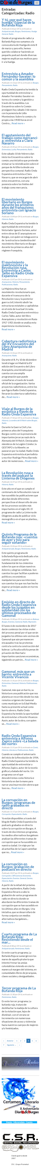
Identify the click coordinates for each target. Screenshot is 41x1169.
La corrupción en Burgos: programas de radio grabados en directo (18, 804)
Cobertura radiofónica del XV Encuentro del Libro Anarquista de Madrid (19, 345)
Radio (11, 34)
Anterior (10, 1041)
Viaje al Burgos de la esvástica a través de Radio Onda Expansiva (19, 411)
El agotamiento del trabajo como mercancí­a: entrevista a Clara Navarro (20, 139)
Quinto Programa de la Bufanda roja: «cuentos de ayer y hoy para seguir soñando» (19, 538)
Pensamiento (7, 85)
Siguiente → (11, 1045)
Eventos (11, 622)
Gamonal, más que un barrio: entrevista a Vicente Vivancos (18, 674)
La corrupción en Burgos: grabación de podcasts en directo (18, 866)
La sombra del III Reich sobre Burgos (23, 420)
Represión (32, 622)
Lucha (13, 149)
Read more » (18, 123)
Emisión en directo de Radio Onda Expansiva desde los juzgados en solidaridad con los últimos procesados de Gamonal (19, 608)
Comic (35, 747)
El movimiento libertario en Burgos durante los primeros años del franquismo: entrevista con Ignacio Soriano (19, 206)
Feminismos (26, 31)
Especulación (16, 814)
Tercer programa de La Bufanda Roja (19, 989)
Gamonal (18, 622)
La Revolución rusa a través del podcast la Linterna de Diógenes (18, 475)
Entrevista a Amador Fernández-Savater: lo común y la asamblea (18, 76)
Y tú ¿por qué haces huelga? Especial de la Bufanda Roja (18, 22)
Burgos (17, 31)
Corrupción (6, 814)
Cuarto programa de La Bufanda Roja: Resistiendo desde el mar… (19, 938)
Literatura (13, 750)
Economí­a (27, 876)
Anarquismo (6, 282)
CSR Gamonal (16, 876)
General (23, 878)
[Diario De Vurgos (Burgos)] (20, 2)
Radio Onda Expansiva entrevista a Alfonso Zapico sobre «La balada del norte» (20, 740)
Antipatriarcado (8, 31)
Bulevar (36, 619)
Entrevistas (6, 149)
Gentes (29, 878)
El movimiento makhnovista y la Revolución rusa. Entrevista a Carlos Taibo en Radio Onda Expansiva (17, 269)
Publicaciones (7, 284)
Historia (5, 219)
